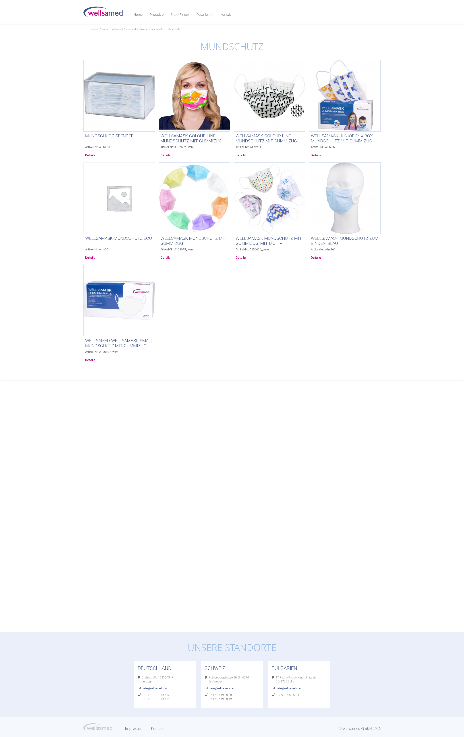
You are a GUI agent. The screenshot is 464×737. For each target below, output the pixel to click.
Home (138, 14)
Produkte (157, 14)
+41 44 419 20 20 (220, 695)
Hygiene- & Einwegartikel (151, 28)
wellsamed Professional (124, 28)
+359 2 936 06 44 (287, 695)
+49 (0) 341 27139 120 (156, 695)
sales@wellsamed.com (154, 688)
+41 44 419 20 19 (220, 699)
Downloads (204, 14)
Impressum (134, 728)
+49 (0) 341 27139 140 (156, 699)
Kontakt (226, 14)
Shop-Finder (180, 14)
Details (90, 155)
